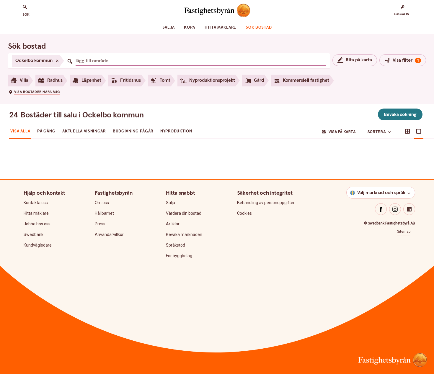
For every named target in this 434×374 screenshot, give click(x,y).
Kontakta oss (36, 202)
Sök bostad (259, 27)
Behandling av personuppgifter (266, 202)
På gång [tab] (46, 131)
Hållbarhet (104, 213)
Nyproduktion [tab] (176, 131)
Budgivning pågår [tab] (133, 131)
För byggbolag (179, 255)
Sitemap (403, 231)
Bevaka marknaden (184, 234)
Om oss (102, 202)
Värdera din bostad (183, 213)
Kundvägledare (38, 245)
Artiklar (173, 224)
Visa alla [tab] (20, 131)
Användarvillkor (109, 234)
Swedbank (33, 234)
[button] (34, 91)
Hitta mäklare (220, 27)
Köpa (189, 27)
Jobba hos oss (37, 224)
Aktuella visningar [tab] (84, 131)
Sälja (168, 27)
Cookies (244, 213)
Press (100, 224)
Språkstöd (175, 245)
